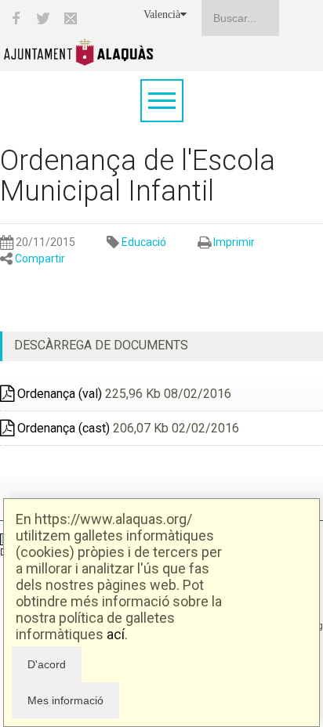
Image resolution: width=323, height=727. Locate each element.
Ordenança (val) (58, 393)
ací (116, 634)
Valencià (161, 14)
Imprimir (234, 242)
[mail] (70, 18)
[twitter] (43, 18)
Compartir (40, 258)
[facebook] (15, 18)
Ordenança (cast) (62, 428)
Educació (144, 242)
